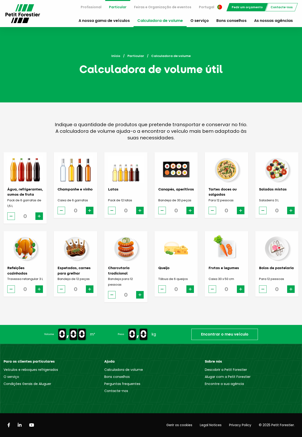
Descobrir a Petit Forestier (226, 369)
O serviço (199, 20)
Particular (117, 7)
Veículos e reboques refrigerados (31, 369)
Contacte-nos (282, 7)
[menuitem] (91, 7)
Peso (121, 334)
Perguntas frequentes (122, 383)
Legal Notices (211, 425)
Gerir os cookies (179, 425)
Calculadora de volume (160, 20)
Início (115, 56)
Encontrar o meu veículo (224, 334)
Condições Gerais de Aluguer (27, 383)
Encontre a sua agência (224, 383)
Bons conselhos (231, 20)
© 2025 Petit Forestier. (277, 425)
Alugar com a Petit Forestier (228, 376)
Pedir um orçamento (247, 7)
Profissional (91, 7)
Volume (49, 334)
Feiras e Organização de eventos (162, 7)
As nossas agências (273, 20)
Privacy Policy (240, 425)
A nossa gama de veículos (104, 20)
